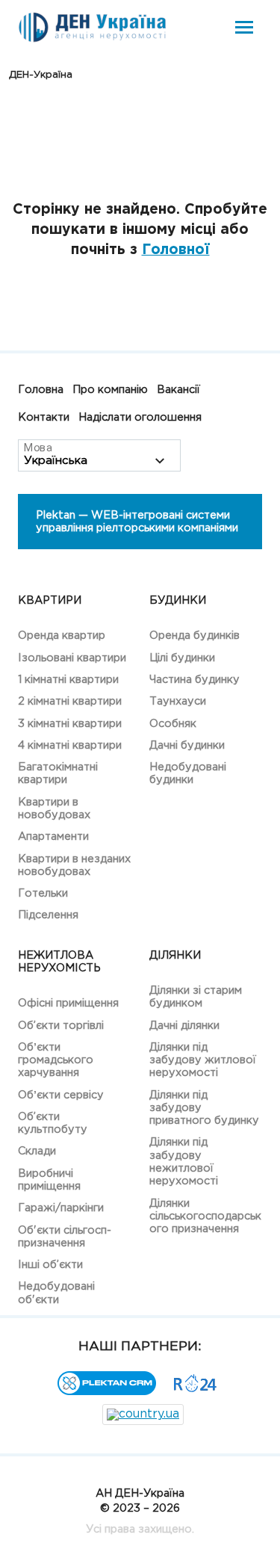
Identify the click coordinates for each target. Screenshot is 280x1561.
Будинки (177, 600)
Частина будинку (194, 679)
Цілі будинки (182, 658)
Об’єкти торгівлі (61, 1025)
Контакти (43, 417)
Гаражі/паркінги (61, 1208)
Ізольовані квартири (72, 658)
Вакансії (178, 390)
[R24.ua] (195, 1389)
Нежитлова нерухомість (59, 961)
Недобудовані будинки (187, 773)
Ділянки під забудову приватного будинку (204, 1108)
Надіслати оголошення (140, 417)
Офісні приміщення (68, 1003)
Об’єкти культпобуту (52, 1123)
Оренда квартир (61, 635)
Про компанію (110, 390)
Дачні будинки (187, 745)
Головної (176, 250)
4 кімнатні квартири (70, 745)
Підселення (48, 915)
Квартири (49, 600)
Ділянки (175, 955)
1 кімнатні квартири (68, 679)
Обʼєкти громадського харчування (55, 1060)
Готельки (43, 893)
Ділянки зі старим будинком (195, 997)
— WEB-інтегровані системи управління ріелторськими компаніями (137, 521)
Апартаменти (53, 836)
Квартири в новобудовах (54, 808)
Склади (37, 1151)
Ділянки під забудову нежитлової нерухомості (183, 1161)
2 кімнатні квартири (70, 701)
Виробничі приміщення (49, 1180)
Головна (40, 390)
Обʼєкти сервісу (61, 1095)
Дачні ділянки (184, 1025)
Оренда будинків (194, 635)
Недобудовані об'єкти (56, 1293)
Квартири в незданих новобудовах (74, 865)
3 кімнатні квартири (70, 724)
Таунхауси (177, 701)
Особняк (172, 724)
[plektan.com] (106, 1391)
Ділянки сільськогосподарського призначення (205, 1216)
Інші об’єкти (50, 1265)
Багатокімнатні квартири (58, 773)
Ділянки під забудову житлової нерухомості (202, 1060)
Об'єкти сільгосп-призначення (64, 1236)
